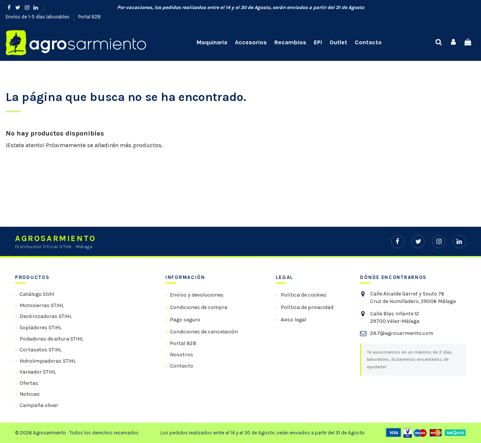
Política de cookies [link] (303, 295)
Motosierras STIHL (42, 305)
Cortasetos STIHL (41, 350)
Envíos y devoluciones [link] (197, 295)
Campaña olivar (39, 405)
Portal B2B (89, 17)
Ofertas (29, 383)
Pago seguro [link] (185, 319)
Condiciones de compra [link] (198, 307)
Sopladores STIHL (41, 327)
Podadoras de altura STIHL (51, 339)
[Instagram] (438, 241)
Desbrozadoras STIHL (46, 316)
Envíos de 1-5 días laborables (38, 17)
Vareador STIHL (38, 372)
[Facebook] (397, 241)
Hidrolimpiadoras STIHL (48, 361)
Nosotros (181, 354)
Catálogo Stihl (37, 294)
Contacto (181, 366)
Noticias (30, 394)
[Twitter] (418, 241)
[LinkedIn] (459, 241)
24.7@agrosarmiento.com (401, 333)
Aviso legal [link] (293, 319)
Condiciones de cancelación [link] (204, 331)
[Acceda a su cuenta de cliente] (453, 42)
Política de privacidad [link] (307, 307)
